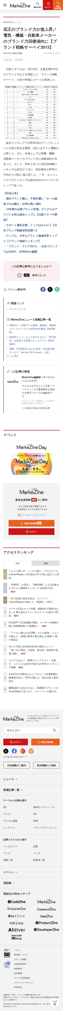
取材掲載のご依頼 (46, 765)
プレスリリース (17, 309)
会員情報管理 (20, 963)
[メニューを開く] (5, 5)
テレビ (6, 814)
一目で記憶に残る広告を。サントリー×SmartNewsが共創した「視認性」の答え (31, 600)
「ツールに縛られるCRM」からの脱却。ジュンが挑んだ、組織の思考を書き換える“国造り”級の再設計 (34, 636)
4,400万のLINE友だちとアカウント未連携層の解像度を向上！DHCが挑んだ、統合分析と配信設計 (33, 677)
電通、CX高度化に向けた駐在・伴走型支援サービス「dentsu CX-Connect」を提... (32, 350)
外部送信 (18, 987)
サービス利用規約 (22, 977)
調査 (35, 846)
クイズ (36, 853)
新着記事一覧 (11, 790)
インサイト (9, 827)
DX (4, 807)
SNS (35, 820)
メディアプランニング (45, 827)
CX (34, 814)
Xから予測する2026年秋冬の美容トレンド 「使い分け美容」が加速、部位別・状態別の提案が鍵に (33, 650)
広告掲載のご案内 (16, 765)
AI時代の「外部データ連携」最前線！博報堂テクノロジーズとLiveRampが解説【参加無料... (32, 328)
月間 (46, 563)
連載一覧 (8, 859)
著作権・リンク (21, 954)
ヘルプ (17, 949)
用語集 (7, 883)
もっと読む (13, 355)
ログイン (33, 531)
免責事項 (18, 968)
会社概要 (18, 973)
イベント (8, 872)
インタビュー (10, 846)
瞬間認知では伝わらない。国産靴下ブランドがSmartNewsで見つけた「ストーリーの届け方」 (34, 689)
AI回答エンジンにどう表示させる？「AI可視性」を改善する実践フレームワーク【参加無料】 (32, 340)
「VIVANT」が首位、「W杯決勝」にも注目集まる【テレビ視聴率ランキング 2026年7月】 (34, 586)
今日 (17, 563)
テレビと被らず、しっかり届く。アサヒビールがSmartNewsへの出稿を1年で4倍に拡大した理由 (34, 574)
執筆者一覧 (39, 859)
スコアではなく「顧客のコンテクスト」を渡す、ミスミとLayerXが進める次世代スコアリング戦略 (34, 664)
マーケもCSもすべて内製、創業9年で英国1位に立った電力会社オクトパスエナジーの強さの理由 (34, 612)
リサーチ (8, 60)
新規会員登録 (32, 523)
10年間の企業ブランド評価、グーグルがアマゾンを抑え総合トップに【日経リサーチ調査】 (30, 214)
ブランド (18, 60)
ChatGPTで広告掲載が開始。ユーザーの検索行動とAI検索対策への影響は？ (34, 624)
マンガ (6, 853)
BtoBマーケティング (44, 807)
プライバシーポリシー (24, 982)
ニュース (8, 779)
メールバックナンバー (33, 514)
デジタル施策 (10, 820)
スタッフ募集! (20, 959)
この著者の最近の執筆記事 (36, 408)
